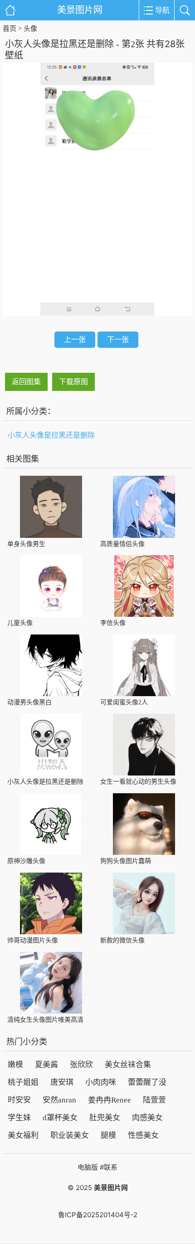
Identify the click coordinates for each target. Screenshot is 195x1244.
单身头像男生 (26, 544)
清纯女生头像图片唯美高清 (45, 1019)
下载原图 (73, 381)
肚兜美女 (104, 1117)
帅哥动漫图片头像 (32, 940)
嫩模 (15, 1064)
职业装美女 (69, 1135)
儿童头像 (20, 623)
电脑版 (88, 1167)
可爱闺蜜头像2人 (124, 702)
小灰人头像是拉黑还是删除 (51, 435)
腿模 (108, 1135)
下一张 (118, 339)
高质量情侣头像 (122, 544)
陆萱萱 (154, 1100)
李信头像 (113, 623)
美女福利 (23, 1135)
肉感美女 (147, 1117)
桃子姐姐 (23, 1082)
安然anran (59, 1100)
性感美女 (143, 1135)
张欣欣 (81, 1064)
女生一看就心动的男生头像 (138, 781)
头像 (30, 28)
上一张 (75, 339)
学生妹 (19, 1117)
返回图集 (26, 381)
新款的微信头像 (122, 940)
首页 (9, 28)
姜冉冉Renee (109, 1100)
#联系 (108, 1167)
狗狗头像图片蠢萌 (125, 861)
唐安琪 (61, 1082)
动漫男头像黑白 (29, 702)
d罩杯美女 (60, 1117)
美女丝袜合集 (128, 1064)
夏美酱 (46, 1064)
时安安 (19, 1100)
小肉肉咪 (100, 1082)
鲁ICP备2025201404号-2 (97, 1214)
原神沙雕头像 (26, 861)
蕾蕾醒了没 (147, 1082)
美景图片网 (79, 10)
